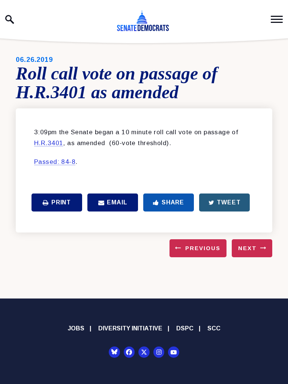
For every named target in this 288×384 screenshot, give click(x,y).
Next (247, 248)
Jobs (76, 328)
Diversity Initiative (130, 328)
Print (61, 202)
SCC (213, 328)
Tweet (228, 202)
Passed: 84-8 (54, 161)
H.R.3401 (48, 143)
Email (117, 202)
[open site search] (9, 19)
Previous (202, 248)
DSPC (185, 328)
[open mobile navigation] (277, 19)
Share (173, 202)
